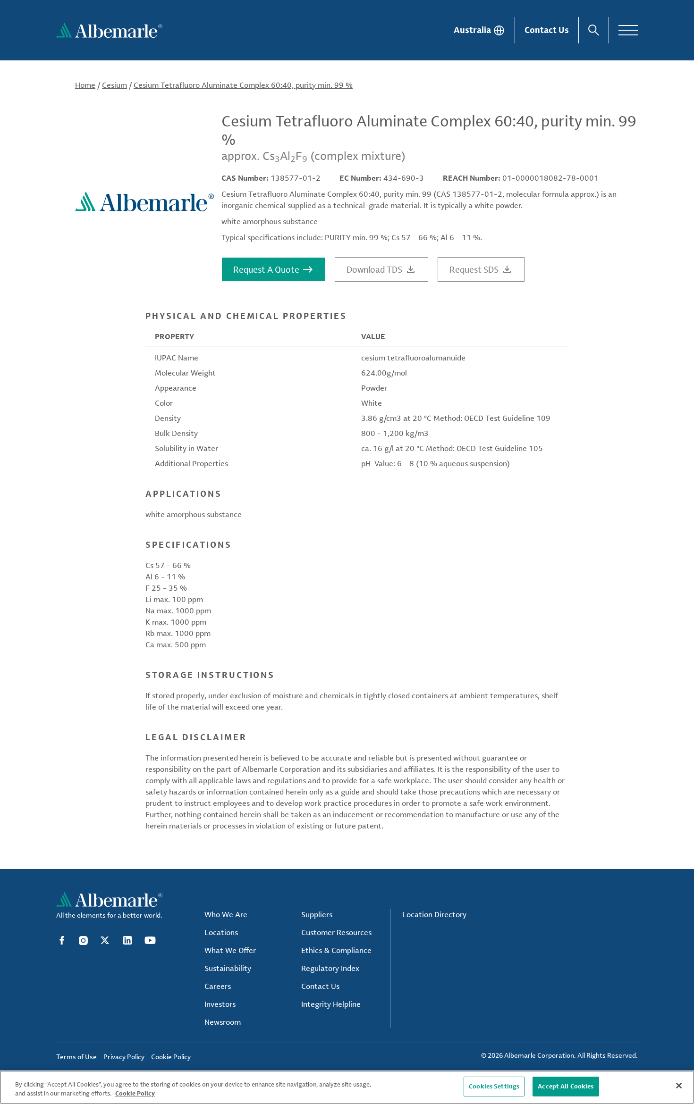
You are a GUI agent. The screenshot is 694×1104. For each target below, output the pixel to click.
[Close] (679, 1085)
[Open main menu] (628, 30)
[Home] (109, 30)
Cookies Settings (494, 1086)
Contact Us (547, 29)
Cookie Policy (135, 1093)
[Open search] (593, 30)
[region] (347, 1087)
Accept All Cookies (565, 1086)
